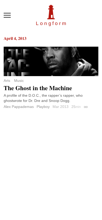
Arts (7, 80)
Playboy (43, 107)
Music (19, 80)
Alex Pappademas (19, 107)
